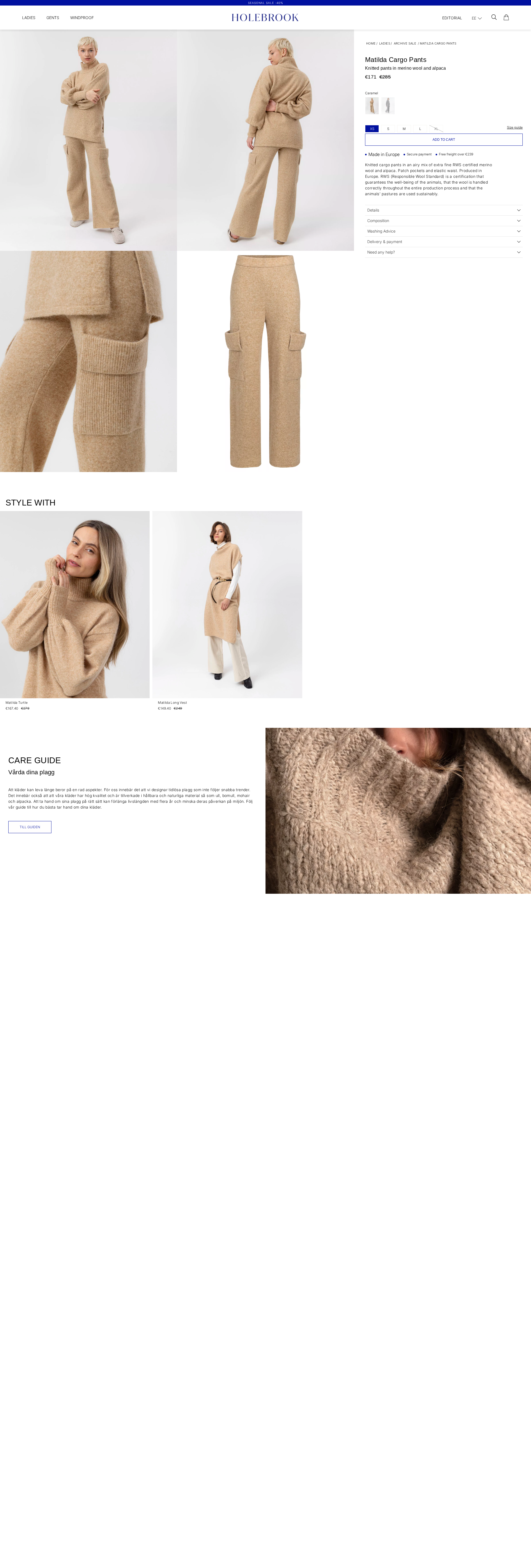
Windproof (82, 17)
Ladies (28, 17)
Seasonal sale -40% (265, 2)
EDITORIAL (452, 17)
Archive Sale (405, 43)
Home (371, 43)
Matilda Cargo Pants (438, 43)
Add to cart (444, 140)
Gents (52, 17)
